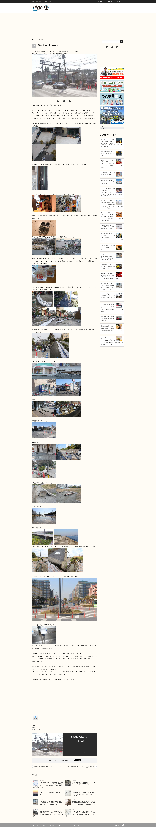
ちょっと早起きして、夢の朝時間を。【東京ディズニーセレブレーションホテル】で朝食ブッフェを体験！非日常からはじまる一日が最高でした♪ (112, 163)
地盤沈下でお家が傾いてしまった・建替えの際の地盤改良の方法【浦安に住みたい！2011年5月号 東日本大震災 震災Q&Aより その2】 (80, 803)
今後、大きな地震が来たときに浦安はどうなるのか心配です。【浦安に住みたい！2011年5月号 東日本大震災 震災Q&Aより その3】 (80, 814)
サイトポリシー (69, 825)
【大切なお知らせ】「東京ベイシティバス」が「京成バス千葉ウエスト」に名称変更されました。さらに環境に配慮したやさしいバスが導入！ (112, 308)
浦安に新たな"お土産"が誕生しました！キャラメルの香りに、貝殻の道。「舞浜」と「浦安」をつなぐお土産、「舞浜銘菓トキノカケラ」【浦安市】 (112, 143)
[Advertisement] (78, 24)
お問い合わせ (119, 1)
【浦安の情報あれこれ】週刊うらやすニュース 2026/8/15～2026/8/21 (107, 181)
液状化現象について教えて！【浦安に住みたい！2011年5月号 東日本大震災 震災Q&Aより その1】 (83, 794)
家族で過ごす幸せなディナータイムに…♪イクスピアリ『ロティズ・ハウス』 (48, 767)
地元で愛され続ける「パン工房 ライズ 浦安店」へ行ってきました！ (108, 153)
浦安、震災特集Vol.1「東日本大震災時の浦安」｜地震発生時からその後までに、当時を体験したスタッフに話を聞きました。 (51, 802)
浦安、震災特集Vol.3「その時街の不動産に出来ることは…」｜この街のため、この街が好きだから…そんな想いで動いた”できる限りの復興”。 (48, 814)
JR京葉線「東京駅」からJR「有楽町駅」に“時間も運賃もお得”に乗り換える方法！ (108, 226)
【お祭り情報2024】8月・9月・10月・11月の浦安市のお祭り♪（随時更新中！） (108, 266)
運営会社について (50, 825)
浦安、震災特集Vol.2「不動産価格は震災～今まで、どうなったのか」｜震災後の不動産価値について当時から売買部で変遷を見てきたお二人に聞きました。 (48, 785)
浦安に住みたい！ (117, 825)
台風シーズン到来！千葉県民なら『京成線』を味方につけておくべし (107, 318)
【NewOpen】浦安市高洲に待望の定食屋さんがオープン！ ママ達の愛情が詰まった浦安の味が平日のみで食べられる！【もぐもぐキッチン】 (112, 328)
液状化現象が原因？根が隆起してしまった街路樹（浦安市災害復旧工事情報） (83, 783)
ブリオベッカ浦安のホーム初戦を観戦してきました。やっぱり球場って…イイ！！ (80, 767)
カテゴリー (102, 126)
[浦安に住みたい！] (49, 8)
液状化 (40, 729)
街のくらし (35, 727)
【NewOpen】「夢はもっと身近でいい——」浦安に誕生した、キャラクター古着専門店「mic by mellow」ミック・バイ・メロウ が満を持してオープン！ (112, 216)
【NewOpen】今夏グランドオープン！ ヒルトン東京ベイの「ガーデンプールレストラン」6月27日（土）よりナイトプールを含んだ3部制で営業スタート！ (112, 192)
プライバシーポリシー (60, 825)
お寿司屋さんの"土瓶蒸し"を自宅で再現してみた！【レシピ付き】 (108, 247)
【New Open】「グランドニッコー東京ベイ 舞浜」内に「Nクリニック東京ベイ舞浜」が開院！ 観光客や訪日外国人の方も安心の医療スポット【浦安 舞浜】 (112, 204)
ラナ (34, 725)
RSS (123, 825)
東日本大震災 (36, 729)
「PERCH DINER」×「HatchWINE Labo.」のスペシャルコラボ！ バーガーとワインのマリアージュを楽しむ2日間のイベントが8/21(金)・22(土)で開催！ (112, 341)
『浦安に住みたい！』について (104, 1)
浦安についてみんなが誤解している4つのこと (51, 793)
